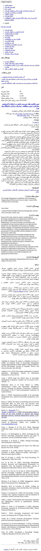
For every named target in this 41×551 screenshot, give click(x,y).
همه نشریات (8, 30)
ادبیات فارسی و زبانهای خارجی (14, 32)
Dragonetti (11, 410)
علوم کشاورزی (9, 41)
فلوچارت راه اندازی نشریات (13, 12)
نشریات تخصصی (10, 50)
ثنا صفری (35, 122)
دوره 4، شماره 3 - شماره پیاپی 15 (23, 113)
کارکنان (14, 190)
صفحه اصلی (8, 5)
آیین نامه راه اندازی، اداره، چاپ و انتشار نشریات (20, 11)
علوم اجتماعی (9, 35)
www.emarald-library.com (9, 424)
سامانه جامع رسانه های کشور (14, 63)
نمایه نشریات (9, 16)
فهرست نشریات (10, 7)
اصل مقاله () (23, 115)
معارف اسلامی (9, 46)
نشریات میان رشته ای (11, 54)
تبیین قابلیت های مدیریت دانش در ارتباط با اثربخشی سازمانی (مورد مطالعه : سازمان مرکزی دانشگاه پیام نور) (20, 106)
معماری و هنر (9, 48)
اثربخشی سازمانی (23, 190)
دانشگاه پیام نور (9, 61)
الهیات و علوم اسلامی (11, 33)
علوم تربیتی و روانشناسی (12, 39)
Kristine (4, 412)
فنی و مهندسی (9, 43)
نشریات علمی (9, 52)
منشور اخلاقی (9, 14)
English (7, 23)
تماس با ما (8, 9)
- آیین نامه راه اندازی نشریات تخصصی (13, 77)
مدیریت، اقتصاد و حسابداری (13, 44)
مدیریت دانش (34, 190)
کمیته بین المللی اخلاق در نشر (14, 69)
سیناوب (6, 549)
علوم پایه (7, 37)
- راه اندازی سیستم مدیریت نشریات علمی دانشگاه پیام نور (19, 83)
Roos (12, 412)
